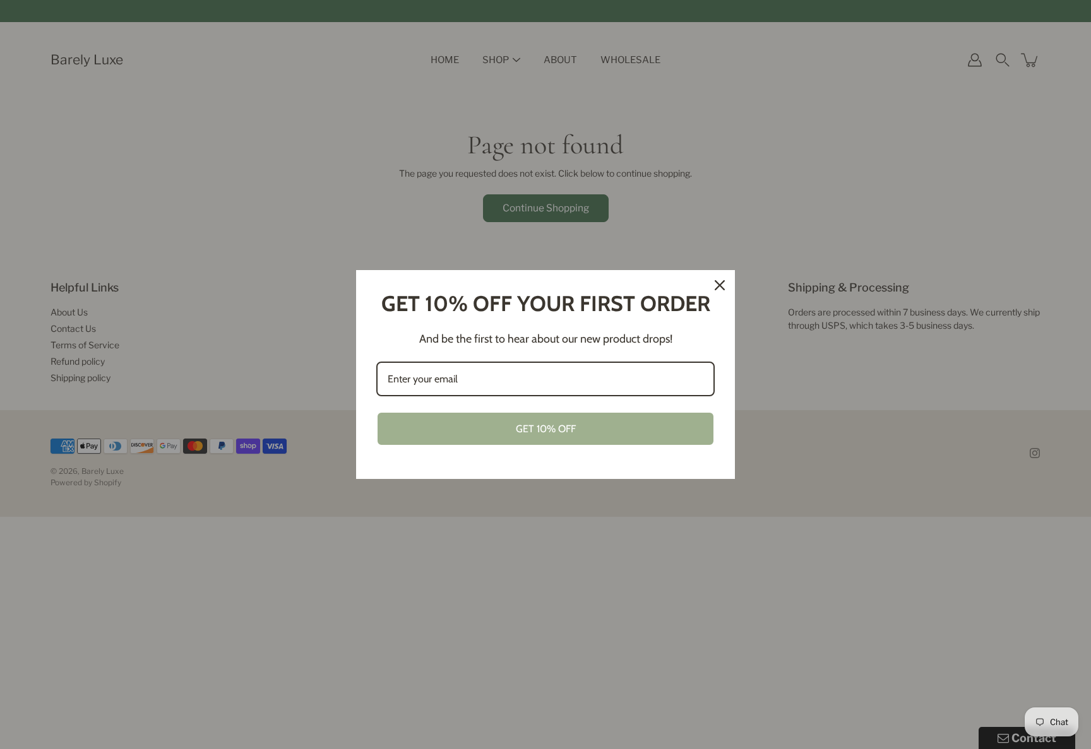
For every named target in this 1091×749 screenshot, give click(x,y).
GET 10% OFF (546, 429)
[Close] (720, 285)
